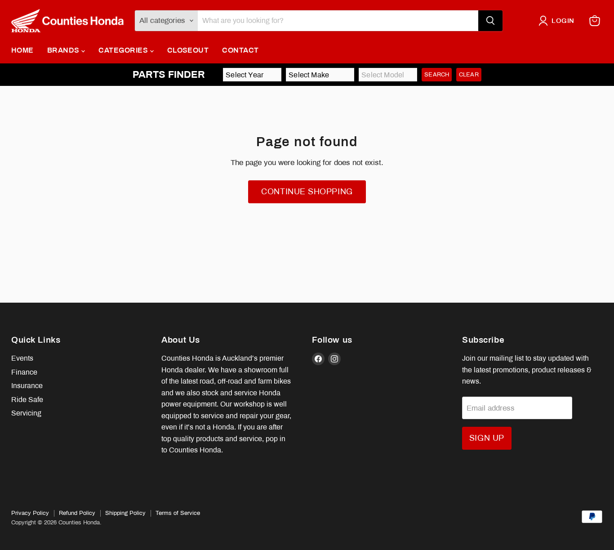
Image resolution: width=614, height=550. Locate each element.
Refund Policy (77, 513)
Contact (240, 50)
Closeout (188, 50)
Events (22, 358)
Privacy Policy (30, 513)
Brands (64, 50)
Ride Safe (27, 399)
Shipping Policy (125, 513)
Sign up (486, 438)
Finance (24, 372)
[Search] (490, 20)
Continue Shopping (306, 191)
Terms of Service (178, 513)
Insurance (27, 385)
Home (22, 50)
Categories (124, 50)
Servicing (26, 413)
